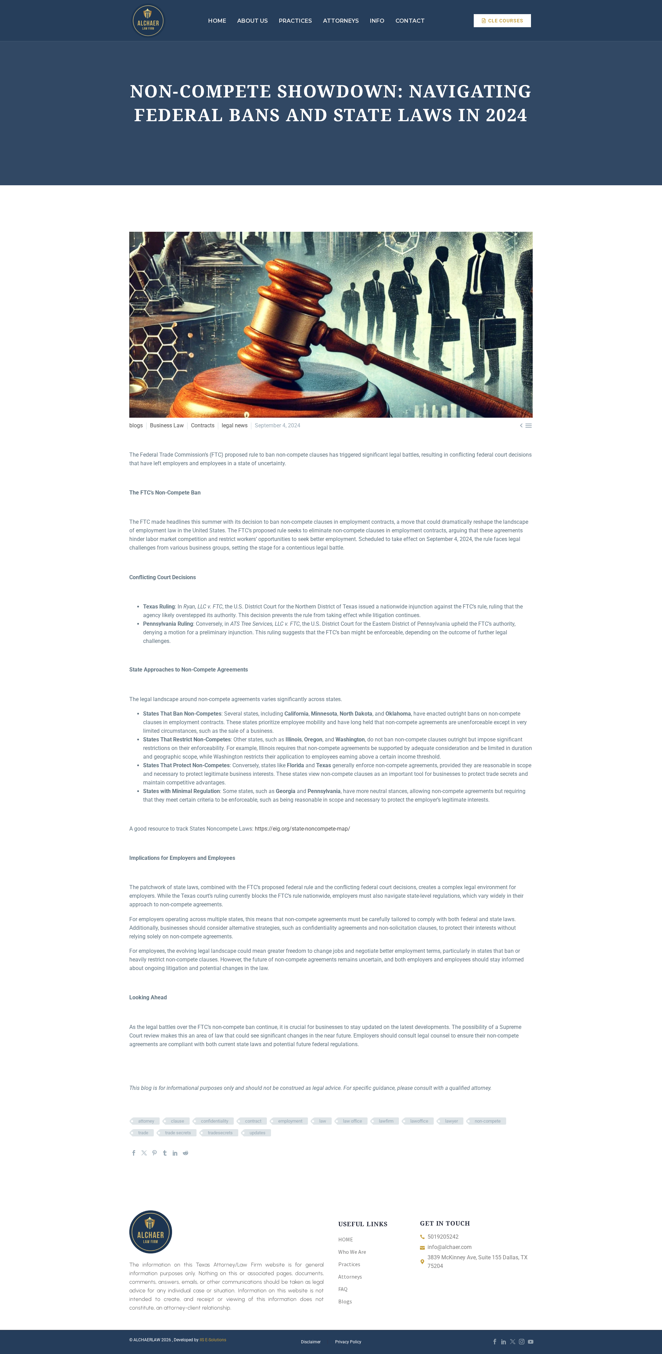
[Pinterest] (154, 1153)
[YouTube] (530, 1341)
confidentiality (214, 1121)
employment (290, 1121)
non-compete (488, 1121)
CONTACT (410, 21)
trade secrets (178, 1132)
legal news (235, 425)
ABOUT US (252, 21)
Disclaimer (311, 1342)
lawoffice (419, 1121)
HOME (217, 21)
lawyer (451, 1121)
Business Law (167, 425)
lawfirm (386, 1121)
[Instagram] (521, 1341)
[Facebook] (134, 1153)
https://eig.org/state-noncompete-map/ (302, 828)
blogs (136, 425)
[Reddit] (185, 1153)
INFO (377, 21)
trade (143, 1132)
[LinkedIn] (175, 1153)
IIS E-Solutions (213, 1339)
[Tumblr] (165, 1153)
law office (352, 1121)
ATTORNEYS (341, 21)
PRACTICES (295, 21)
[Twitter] (144, 1153)
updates (257, 1132)
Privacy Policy (348, 1342)
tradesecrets (220, 1132)
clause (177, 1121)
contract (253, 1121)
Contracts (202, 425)
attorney (146, 1121)
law (322, 1121)
